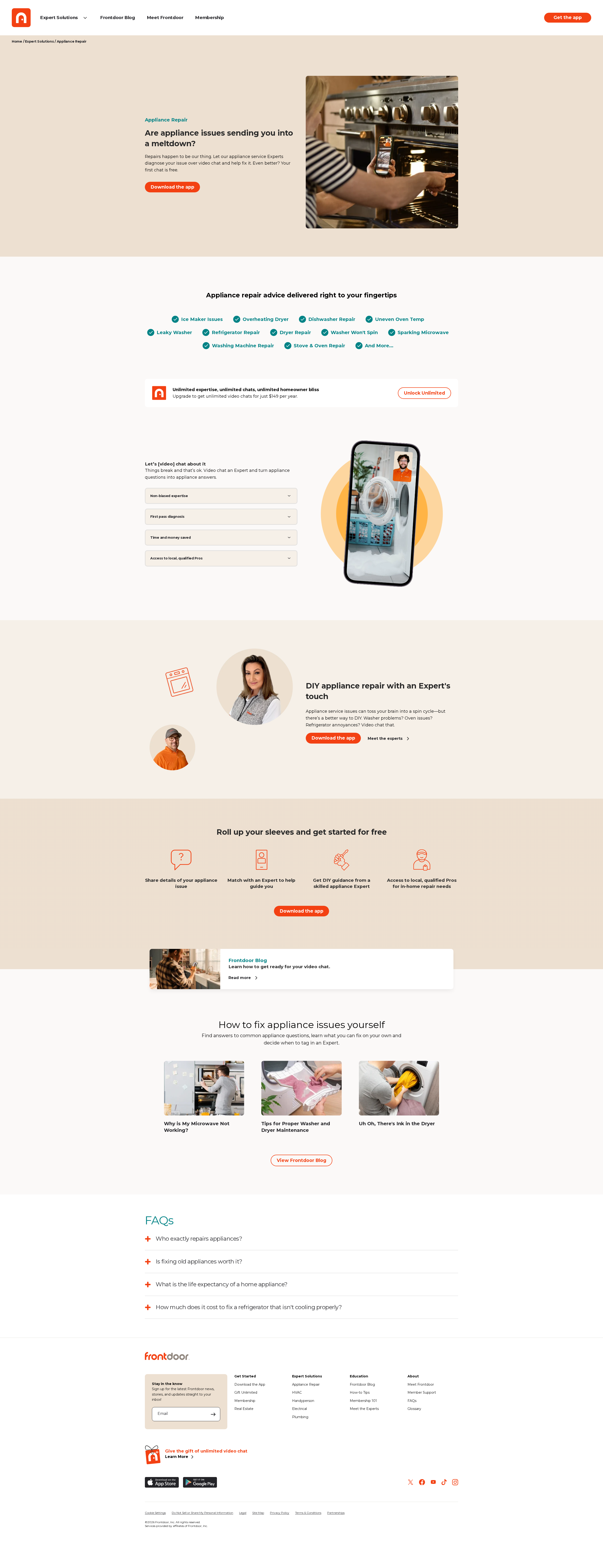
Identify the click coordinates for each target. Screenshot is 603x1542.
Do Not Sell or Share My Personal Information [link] (202, 1512)
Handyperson (303, 1401)
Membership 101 (363, 1401)
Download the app (172, 187)
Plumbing (300, 1417)
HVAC (297, 1392)
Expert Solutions (59, 17)
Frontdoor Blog (117, 17)
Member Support (421, 1392)
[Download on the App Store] (162, 1482)
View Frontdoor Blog (301, 1160)
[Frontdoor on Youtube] (433, 1482)
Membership (209, 17)
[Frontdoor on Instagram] (455, 1482)
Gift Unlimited (245, 1392)
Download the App (249, 1384)
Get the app (568, 17)
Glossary (414, 1409)
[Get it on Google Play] (200, 1482)
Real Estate (243, 1409)
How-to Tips (360, 1392)
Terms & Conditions (308, 1512)
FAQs (411, 1401)
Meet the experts (385, 738)
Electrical (299, 1409)
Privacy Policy (279, 1512)
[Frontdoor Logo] (21, 17)
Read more (239, 977)
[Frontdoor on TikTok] (444, 1482)
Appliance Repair (306, 1384)
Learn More (176, 1456)
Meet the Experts (364, 1409)
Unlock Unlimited (424, 393)
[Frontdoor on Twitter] (410, 1482)
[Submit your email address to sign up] (213, 1414)
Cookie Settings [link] (155, 1512)
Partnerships (336, 1512)
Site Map (258, 1512)
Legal (242, 1512)
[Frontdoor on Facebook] (422, 1482)
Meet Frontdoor (165, 17)
